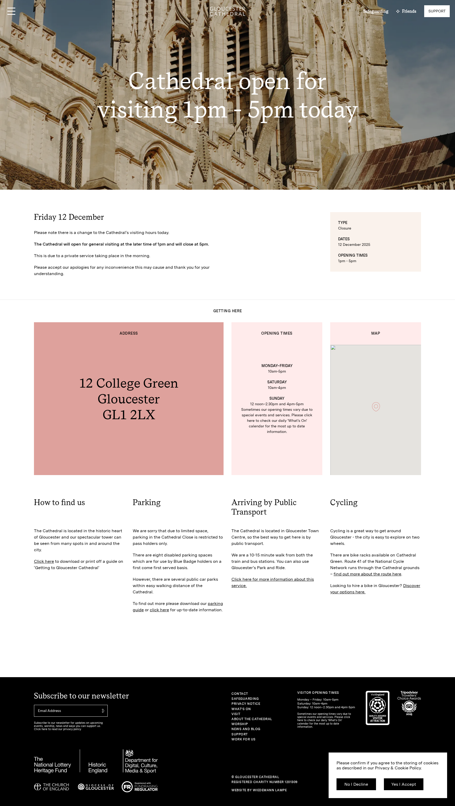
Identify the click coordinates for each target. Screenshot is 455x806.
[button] (376, 407)
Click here (44, 561)
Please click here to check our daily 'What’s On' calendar (279, 420)
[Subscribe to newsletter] (102, 711)
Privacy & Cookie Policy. (398, 767)
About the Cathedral (251, 719)
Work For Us (243, 739)
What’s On (241, 709)
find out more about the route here (367, 574)
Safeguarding (245, 699)
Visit (235, 714)
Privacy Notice (245, 704)
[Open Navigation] (11, 11)
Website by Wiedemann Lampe (259, 790)
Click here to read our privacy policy (57, 729)
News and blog (245, 729)
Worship (239, 724)
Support (239, 734)
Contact (239, 694)
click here (159, 609)
